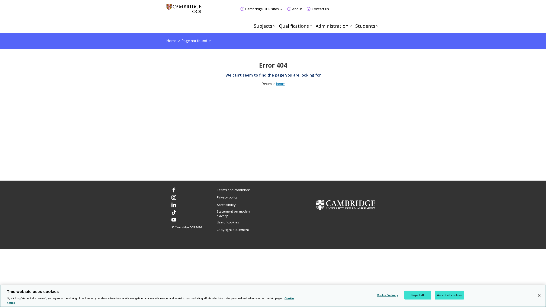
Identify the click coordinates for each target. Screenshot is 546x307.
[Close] (539, 295)
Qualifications (294, 26)
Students (365, 26)
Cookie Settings (387, 295)
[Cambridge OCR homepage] (184, 10)
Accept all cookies (449, 295)
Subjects (263, 26)
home (280, 84)
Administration (332, 26)
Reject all (417, 295)
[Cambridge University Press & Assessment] (345, 204)
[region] (273, 296)
